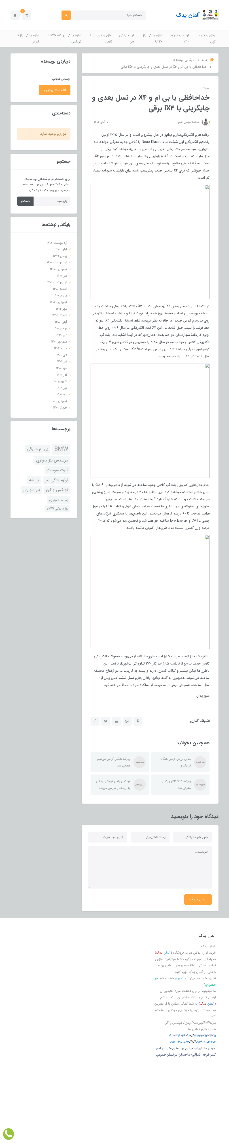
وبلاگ (206, 88)
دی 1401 (62, 394)
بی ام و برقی (37, 449)
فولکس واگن (57, 490)
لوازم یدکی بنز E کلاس (101, 38)
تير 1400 (62, 275)
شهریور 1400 (59, 341)
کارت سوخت (57, 470)
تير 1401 (62, 361)
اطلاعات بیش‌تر (55, 90)
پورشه (34, 480)
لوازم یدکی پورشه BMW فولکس (65, 38)
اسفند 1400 (60, 289)
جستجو (25, 201)
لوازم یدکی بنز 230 (179, 38)
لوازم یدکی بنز (126, 38)
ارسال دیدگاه (198, 899)
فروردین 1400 (58, 269)
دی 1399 (61, 335)
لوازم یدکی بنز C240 (152, 38)
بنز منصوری (58, 500)
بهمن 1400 (60, 328)
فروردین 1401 (59, 401)
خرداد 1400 (60, 407)
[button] (26, 15)
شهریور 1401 (59, 381)
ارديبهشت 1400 (57, 262)
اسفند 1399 (59, 315)
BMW (61, 449)
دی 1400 (61, 355)
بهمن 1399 (60, 256)
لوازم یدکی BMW (57, 508)
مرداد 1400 (60, 295)
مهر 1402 (61, 308)
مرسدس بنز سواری (52, 460)
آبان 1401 (61, 249)
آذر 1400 (62, 374)
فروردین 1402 (58, 302)
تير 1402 (62, 388)
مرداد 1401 (60, 348)
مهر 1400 (61, 368)
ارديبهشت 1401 (57, 282)
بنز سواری (31, 490)
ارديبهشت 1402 (57, 243)
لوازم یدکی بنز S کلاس (28, 38)
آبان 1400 (61, 322)
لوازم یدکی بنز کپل (206, 38)
